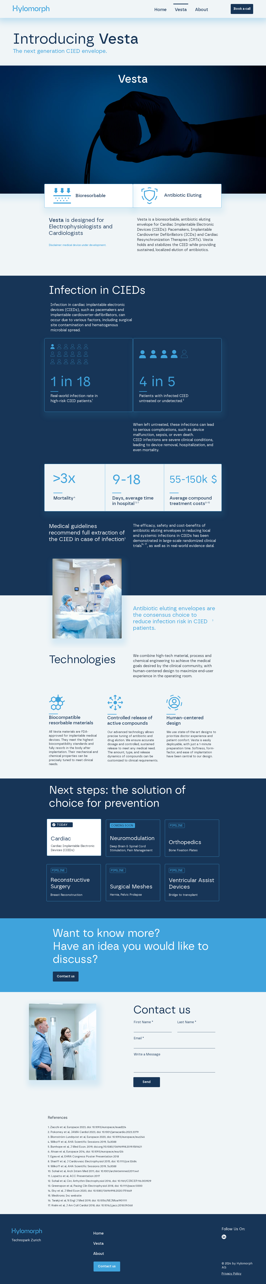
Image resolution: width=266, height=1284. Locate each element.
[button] (242, 9)
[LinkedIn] (224, 1237)
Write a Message (147, 1054)
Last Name (185, 1022)
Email (138, 1038)
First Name (142, 1022)
